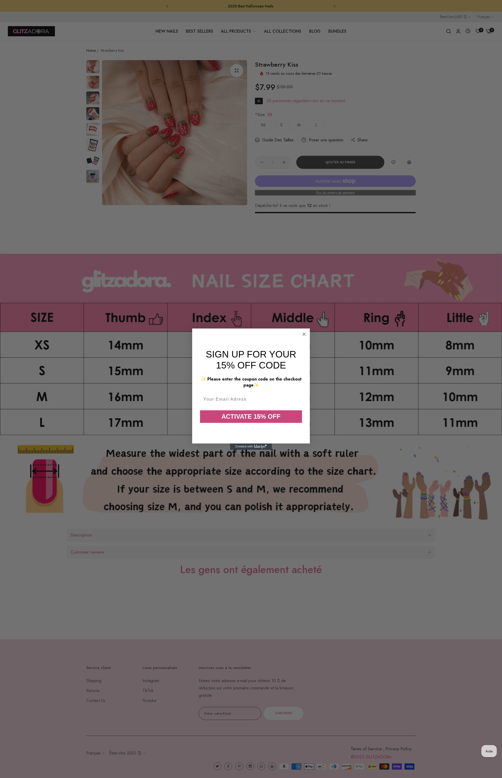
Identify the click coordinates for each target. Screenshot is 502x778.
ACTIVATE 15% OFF (251, 416)
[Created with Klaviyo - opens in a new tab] (251, 446)
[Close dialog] (304, 334)
